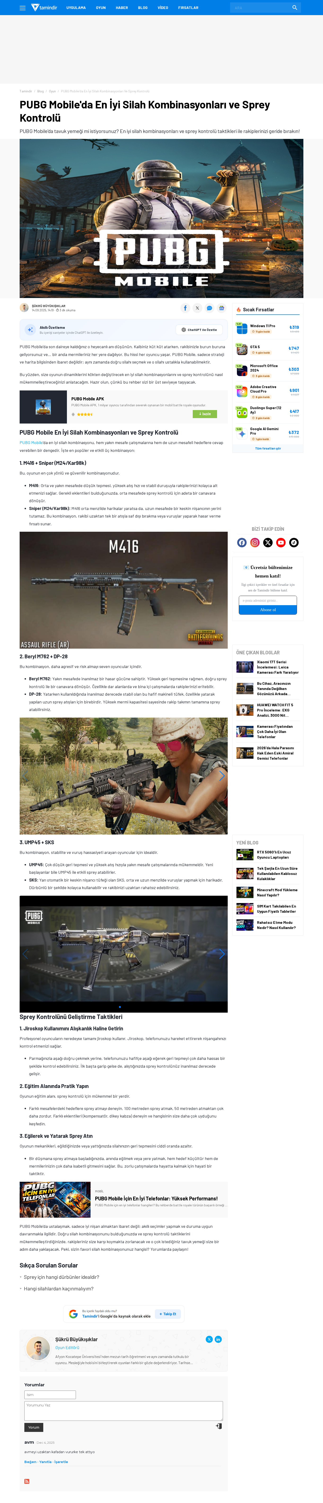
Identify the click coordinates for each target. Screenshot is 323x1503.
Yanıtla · (46, 1462)
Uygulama (76, 7)
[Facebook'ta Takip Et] (242, 542)
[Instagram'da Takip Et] (255, 542)
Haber (122, 7)
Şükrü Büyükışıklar (48, 306)
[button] (122, 829)
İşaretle (61, 1462)
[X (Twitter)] (209, 1339)
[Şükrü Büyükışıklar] (38, 1339)
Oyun (101, 7)
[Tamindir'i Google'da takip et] (123, 1314)
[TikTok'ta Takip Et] (294, 542)
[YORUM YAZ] (211, 311)
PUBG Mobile (31, 442)
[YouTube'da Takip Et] (281, 542)
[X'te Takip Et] (268, 542)
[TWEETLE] (198, 311)
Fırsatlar (188, 7)
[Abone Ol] (222, 308)
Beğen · (31, 1462)
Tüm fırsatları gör (268, 448)
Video (163, 7)
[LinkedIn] (218, 1339)
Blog (143, 7)
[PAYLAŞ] (186, 311)
